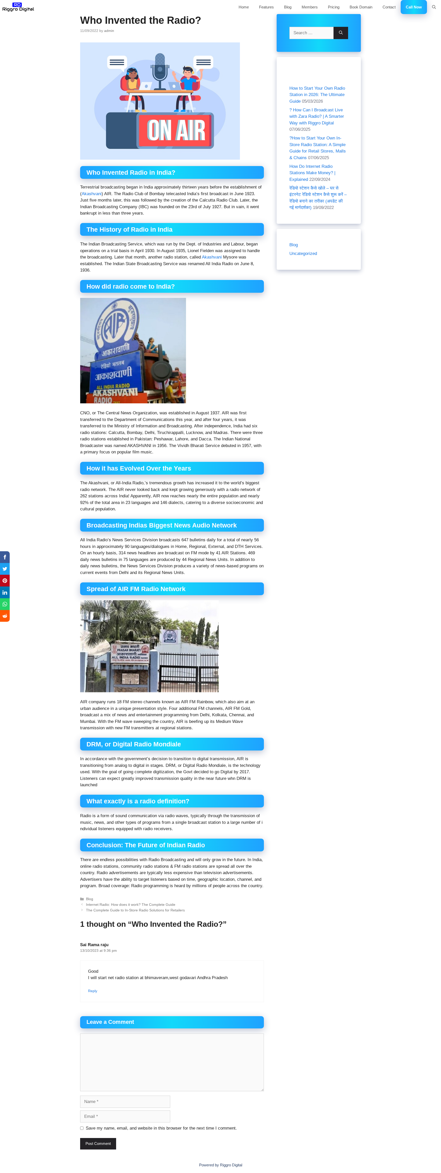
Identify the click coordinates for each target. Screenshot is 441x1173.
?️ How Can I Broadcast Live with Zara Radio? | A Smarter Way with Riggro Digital (316, 116)
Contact (389, 7)
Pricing (333, 7)
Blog (287, 7)
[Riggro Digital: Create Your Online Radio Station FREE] (18, 7)
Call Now (414, 7)
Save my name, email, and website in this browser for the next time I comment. (161, 1128)
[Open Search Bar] (434, 7)
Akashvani (92, 193)
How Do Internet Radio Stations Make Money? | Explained (312, 173)
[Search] (341, 33)
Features (266, 7)
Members (310, 7)
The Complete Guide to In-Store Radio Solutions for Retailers (135, 910)
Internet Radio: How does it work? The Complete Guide (130, 904)
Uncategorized (303, 253)
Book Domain (361, 7)
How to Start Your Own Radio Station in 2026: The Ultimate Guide (317, 95)
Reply (92, 991)
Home (244, 7)
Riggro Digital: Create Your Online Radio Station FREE (129, 7)
